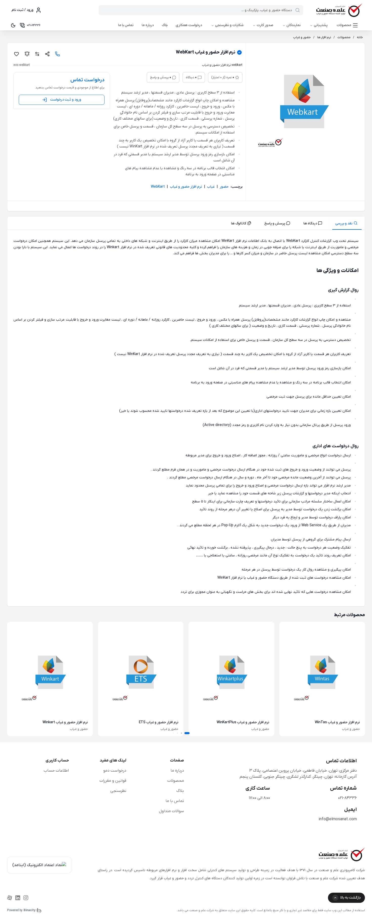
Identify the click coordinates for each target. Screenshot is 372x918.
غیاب (211, 186)
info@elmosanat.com (338, 819)
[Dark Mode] (13, 25)
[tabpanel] (186, 419)
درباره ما (148, 25)
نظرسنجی (118, 790)
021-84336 (347, 797)
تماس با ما (126, 25)
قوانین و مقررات (112, 780)
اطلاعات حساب (56, 770)
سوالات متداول (171, 811)
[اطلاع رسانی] (27, 54)
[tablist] (186, 223)
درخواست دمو (114, 770)
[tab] (347, 223)
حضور (224, 186)
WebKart (158, 186)
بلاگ (165, 25)
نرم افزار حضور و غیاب (186, 186)
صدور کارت (265, 25)
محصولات (344, 25)
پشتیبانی (320, 25)
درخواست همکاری (189, 25)
